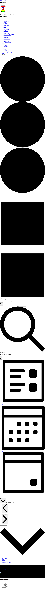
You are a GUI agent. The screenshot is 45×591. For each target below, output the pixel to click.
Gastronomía (5, 50)
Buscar (3, 54)
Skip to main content (3, 0)
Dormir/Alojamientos (6, 36)
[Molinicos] (3, 12)
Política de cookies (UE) (5, 570)
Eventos (5, 48)
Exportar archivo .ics (5, 561)
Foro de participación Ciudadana (8, 52)
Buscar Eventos (2, 352)
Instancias (5, 26)
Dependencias (5, 23)
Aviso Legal (3, 568)
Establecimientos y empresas (7, 51)
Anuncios (5, 22)
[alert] (22, 222)
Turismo (3, 32)
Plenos (4, 24)
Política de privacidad (5, 567)
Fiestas (4, 38)
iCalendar (3, 559)
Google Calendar (4, 558)
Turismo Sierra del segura (7, 42)
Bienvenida (5, 20)
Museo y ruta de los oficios (7, 35)
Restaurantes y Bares (6, 37)
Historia (5, 44)
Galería (5, 49)
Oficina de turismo (6, 33)
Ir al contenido (2, 578)
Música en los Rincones (7, 40)
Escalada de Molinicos (7, 39)
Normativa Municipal (6, 25)
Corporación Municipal (7, 21)
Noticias (5, 27)
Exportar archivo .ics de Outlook (6, 562)
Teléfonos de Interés (6, 46)
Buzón (4, 28)
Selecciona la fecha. (9, 502)
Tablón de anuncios (6, 29)
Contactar (3, 53)
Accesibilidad (4, 569)
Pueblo (3, 43)
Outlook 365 (3, 560)
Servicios (5, 30)
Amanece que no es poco (7, 41)
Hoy (0, 497)
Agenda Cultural (6, 47)
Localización (5, 45)
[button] (4, 579)
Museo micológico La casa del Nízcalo (9, 34)
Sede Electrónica (6, 31)
